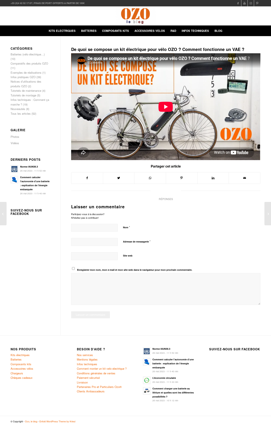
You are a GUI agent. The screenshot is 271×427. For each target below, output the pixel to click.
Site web (128, 255)
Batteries (16, 359)
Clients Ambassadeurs (91, 391)
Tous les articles (21, 113)
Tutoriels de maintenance (26, 91)
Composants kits (21, 364)
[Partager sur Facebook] (87, 177)
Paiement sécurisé (88, 378)
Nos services (85, 355)
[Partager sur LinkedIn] (213, 177)
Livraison (82, 382)
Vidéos (15, 143)
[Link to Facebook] (238, 3)
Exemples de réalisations (26, 72)
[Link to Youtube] (244, 3)
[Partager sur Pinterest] (181, 177)
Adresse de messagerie (137, 241)
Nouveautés (18, 109)
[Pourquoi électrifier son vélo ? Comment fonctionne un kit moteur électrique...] (267, 213)
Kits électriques (20, 355)
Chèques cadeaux (22, 378)
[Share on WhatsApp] (150, 177)
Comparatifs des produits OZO (29, 63)
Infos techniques (87, 364)
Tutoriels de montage (23, 95)
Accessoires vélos (22, 368)
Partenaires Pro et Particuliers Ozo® (99, 387)
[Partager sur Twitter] (118, 177)
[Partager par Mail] (244, 177)
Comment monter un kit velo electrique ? (102, 368)
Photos (15, 137)
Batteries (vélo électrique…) (28, 54)
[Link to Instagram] (251, 3)
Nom (126, 227)
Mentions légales (87, 359)
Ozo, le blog (31, 421)
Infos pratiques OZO (23, 77)
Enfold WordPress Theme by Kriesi (57, 421)
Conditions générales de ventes (96, 373)
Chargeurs (17, 373)
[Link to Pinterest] (257, 3)
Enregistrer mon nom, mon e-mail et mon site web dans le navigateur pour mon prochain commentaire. (134, 269)
